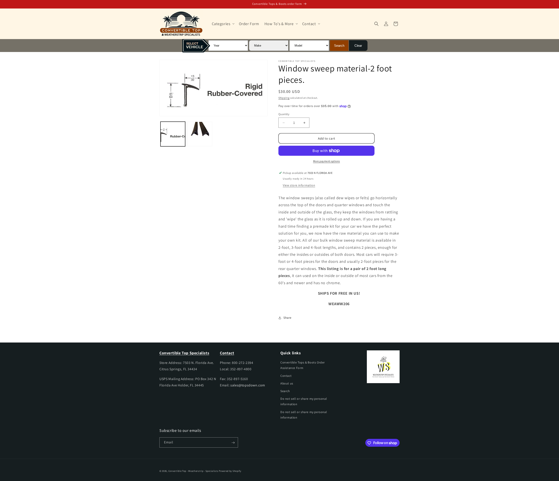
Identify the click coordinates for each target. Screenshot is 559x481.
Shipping (284, 97)
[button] (222, 24)
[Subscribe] (233, 443)
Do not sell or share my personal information (303, 401)
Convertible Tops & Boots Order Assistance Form (302, 365)
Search (285, 391)
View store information (299, 185)
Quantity (283, 114)
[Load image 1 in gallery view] (172, 134)
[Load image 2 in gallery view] (199, 134)
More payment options (326, 161)
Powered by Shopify (230, 470)
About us (286, 383)
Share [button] (287, 318)
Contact (286, 376)
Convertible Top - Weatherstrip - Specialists (193, 470)
